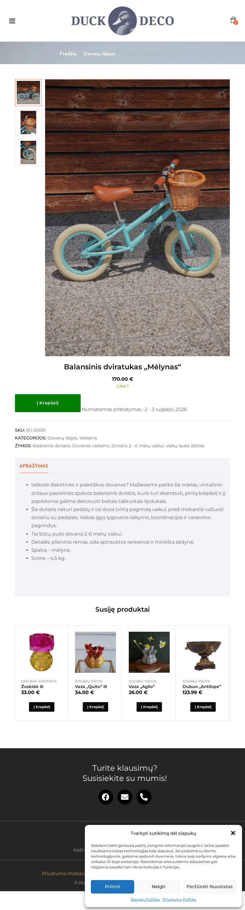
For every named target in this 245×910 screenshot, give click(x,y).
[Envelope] (124, 797)
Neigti (158, 886)
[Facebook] (105, 797)
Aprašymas (33, 465)
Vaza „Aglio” (142, 686)
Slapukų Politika (145, 899)
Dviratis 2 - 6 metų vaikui (137, 445)
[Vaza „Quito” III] (95, 652)
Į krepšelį (48, 403)
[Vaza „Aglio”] (149, 652)
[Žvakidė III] (41, 652)
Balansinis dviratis (51, 445)
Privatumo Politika (179, 899)
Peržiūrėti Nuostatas (209, 886)
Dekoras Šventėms (38, 681)
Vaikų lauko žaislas (185, 445)
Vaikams (88, 438)
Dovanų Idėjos (99, 53)
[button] (233, 833)
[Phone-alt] (144, 797)
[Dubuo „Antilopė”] (203, 652)
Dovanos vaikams (90, 445)
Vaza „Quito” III (91, 686)
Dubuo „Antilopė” (202, 686)
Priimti (112, 886)
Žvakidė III (32, 686)
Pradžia (68, 53)
